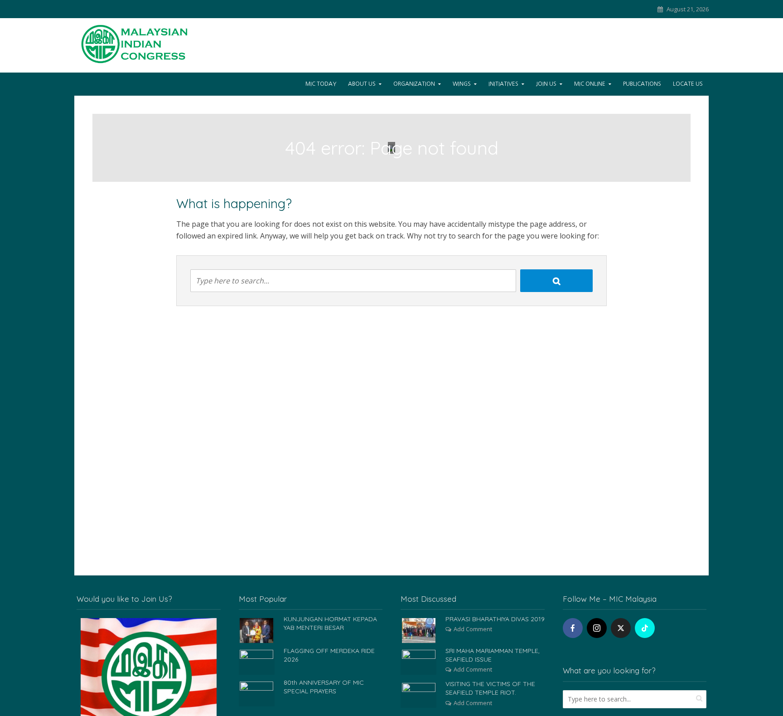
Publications (642, 84)
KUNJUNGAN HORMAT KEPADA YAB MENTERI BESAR (330, 623)
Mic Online (589, 84)
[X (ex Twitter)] (621, 628)
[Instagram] (597, 628)
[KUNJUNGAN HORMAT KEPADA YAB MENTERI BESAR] (256, 629)
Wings (462, 84)
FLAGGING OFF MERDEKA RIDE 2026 (329, 655)
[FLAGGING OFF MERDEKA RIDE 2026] (256, 661)
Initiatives (503, 84)
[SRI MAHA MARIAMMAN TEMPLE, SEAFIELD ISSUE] (418, 661)
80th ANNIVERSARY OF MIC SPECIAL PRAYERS (324, 686)
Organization (414, 84)
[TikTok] (645, 628)
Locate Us (688, 84)
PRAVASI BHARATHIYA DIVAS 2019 (495, 619)
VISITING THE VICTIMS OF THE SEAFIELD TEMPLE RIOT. (490, 688)
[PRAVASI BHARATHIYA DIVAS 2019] (418, 629)
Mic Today (320, 84)
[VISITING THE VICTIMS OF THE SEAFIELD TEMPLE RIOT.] (418, 694)
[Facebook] (573, 628)
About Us (362, 84)
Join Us (546, 84)
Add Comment (473, 629)
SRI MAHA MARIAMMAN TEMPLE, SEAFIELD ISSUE (492, 655)
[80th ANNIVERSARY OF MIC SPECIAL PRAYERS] (256, 693)
